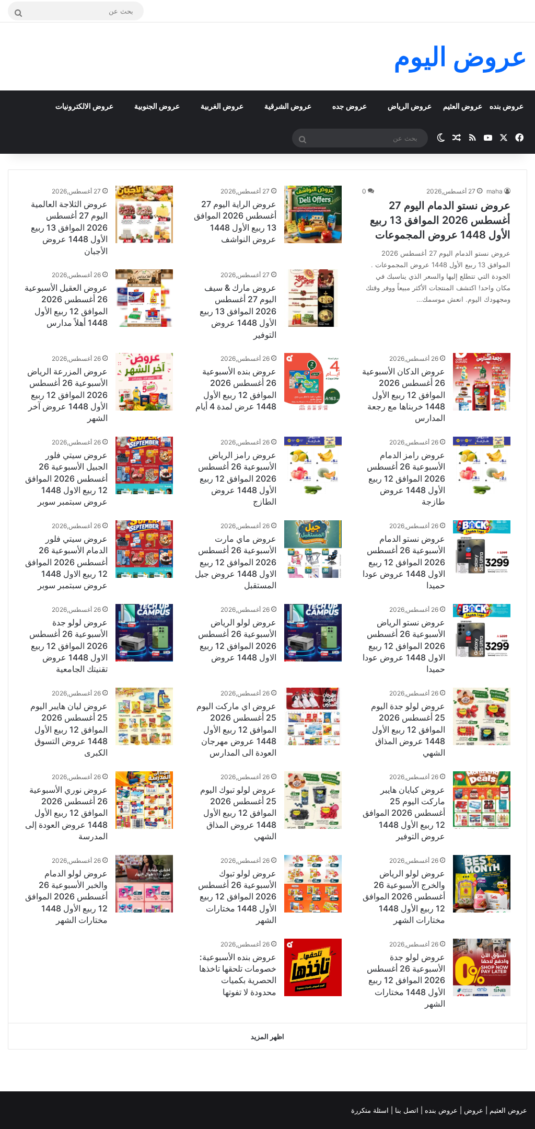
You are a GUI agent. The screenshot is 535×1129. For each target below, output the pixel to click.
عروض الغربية (222, 105)
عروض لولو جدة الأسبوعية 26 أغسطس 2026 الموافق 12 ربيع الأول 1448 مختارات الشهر (406, 980)
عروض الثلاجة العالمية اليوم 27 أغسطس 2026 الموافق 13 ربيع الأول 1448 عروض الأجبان (69, 227)
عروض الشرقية (287, 105)
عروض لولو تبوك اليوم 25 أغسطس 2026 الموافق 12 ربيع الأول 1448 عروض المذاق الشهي (238, 813)
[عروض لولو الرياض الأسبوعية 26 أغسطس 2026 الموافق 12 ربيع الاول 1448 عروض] (313, 633)
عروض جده (349, 105)
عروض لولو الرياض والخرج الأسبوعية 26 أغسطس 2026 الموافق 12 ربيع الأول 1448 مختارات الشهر (404, 897)
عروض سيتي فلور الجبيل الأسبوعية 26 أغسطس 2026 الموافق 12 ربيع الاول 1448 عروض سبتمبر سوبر (66, 478)
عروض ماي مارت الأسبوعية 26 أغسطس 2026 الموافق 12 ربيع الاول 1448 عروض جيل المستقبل (235, 562)
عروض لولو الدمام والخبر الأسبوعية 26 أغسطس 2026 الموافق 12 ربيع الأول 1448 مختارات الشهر (66, 897)
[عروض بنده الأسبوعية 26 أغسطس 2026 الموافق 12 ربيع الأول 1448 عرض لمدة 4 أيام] (313, 381)
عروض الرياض (410, 105)
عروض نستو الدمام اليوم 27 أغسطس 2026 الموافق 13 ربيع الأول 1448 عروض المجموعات (440, 220)
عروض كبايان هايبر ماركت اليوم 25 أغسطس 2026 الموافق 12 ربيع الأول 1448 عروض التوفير (404, 813)
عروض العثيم (462, 105)
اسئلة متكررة (371, 1110)
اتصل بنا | (406, 1110)
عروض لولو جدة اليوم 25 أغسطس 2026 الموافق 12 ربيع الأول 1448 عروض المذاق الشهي (408, 729)
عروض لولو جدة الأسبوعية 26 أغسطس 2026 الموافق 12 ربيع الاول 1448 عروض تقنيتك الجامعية (68, 646)
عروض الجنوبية (157, 105)
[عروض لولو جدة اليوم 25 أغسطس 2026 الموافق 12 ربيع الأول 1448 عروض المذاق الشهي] (481, 716)
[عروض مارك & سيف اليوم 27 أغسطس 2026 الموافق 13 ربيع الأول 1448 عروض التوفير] (313, 298)
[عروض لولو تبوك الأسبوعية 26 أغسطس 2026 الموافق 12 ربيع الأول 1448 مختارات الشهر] (313, 884)
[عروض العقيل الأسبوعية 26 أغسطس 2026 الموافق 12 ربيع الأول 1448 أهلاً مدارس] (144, 298)
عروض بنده (507, 105)
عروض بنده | (440, 1110)
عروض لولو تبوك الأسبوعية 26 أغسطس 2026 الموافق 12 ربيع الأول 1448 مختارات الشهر (237, 897)
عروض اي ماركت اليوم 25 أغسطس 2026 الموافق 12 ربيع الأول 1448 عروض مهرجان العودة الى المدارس (236, 729)
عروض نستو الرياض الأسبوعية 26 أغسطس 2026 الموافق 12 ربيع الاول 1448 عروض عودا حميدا (404, 646)
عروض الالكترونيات (84, 105)
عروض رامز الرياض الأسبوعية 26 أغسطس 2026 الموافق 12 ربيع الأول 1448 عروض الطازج (237, 478)
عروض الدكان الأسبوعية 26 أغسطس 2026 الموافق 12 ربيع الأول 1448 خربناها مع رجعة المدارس (403, 395)
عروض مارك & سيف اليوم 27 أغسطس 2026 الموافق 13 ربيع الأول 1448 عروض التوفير (238, 311)
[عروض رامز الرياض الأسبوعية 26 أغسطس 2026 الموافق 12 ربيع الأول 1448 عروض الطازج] (313, 465)
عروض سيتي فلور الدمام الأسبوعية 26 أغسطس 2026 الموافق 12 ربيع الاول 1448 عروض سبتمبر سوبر (66, 562)
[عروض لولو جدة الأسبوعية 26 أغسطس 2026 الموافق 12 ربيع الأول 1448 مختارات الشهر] (481, 967)
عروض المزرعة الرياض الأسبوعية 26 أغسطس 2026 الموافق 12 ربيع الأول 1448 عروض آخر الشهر (67, 395)
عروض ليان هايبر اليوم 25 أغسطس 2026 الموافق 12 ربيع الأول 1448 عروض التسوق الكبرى (69, 729)
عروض (473, 1110)
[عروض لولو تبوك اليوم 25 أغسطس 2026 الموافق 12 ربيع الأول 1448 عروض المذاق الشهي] (313, 800)
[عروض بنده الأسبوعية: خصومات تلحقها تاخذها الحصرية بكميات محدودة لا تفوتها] (313, 967)
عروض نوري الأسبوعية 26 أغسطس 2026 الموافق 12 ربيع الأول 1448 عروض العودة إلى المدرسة (66, 813)
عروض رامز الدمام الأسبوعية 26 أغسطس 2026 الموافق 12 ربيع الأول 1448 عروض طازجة (406, 478)
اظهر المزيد (267, 1036)
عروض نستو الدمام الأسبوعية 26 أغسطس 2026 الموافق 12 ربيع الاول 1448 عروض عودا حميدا (404, 562)
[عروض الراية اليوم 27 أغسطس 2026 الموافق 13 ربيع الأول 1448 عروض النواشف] (313, 214)
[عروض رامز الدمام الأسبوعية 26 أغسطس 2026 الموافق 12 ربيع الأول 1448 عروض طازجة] (481, 465)
